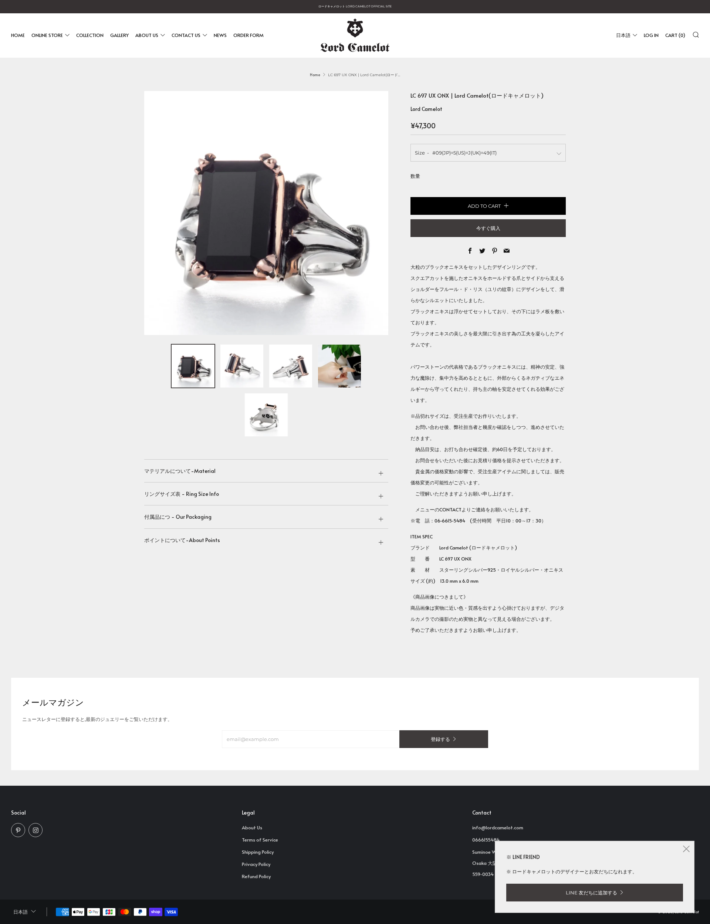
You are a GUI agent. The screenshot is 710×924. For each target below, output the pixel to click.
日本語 (623, 35)
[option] (266, 213)
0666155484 (486, 839)
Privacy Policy (256, 864)
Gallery (119, 35)
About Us (146, 35)
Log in (651, 35)
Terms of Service (260, 839)
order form (248, 35)
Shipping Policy (258, 852)
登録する (440, 739)
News (220, 35)
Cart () (675, 35)
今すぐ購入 (488, 228)
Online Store (47, 35)
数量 (415, 176)
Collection (90, 35)
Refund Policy (256, 876)
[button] (193, 366)
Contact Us (186, 35)
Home (18, 35)
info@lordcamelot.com (497, 827)
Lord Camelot (426, 108)
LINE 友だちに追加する (591, 893)
